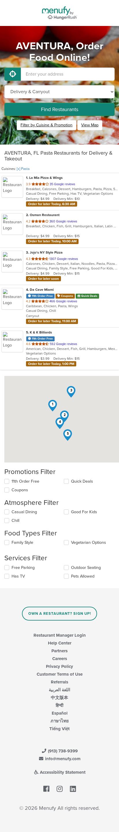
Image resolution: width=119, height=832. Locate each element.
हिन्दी (59, 705)
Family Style (22, 542)
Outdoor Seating (86, 567)
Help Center (59, 643)
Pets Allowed (82, 576)
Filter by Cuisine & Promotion (46, 125)
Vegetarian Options (88, 542)
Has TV (18, 576)
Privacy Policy (59, 666)
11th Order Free (25, 481)
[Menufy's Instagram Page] (60, 789)
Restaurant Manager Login (60, 635)
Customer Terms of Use (60, 674)
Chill (15, 520)
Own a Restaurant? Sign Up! (59, 613)
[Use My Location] (12, 74)
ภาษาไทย (60, 721)
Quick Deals (82, 481)
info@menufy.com (62, 758)
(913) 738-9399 (62, 751)
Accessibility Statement (62, 772)
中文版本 (59, 697)
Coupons (20, 490)
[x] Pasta (23, 169)
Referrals (59, 682)
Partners (59, 650)
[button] (52, 406)
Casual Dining (24, 511)
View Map (89, 125)
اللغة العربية (59, 689)
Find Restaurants (59, 109)
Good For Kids (84, 511)
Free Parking (23, 567)
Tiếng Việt (59, 728)
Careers (59, 658)
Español (60, 713)
